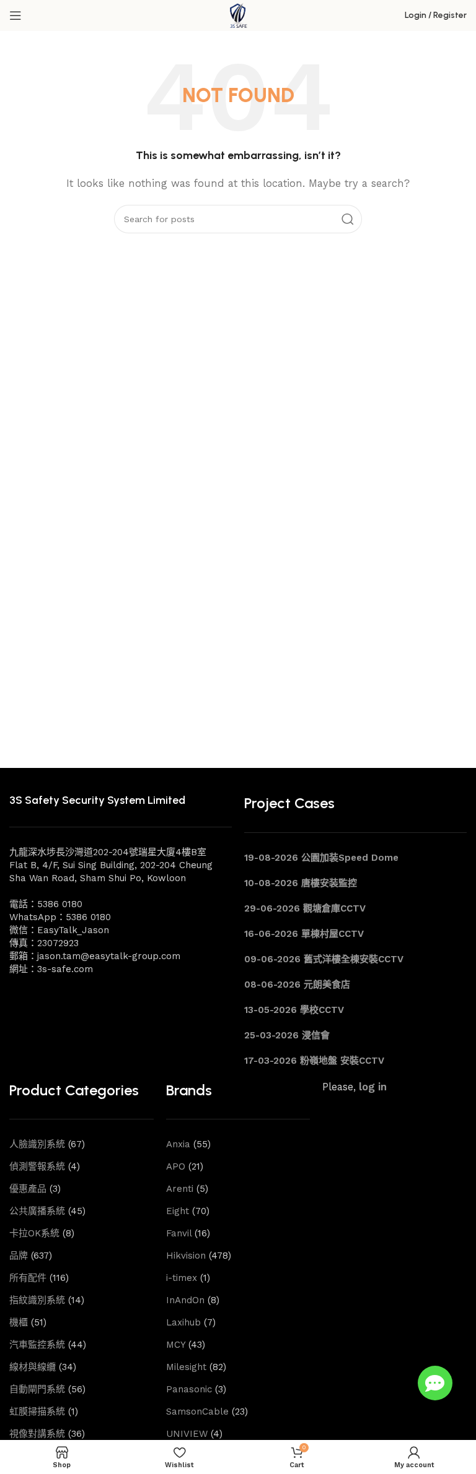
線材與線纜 (32, 1367)
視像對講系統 (37, 1433)
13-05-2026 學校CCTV (294, 1009)
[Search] (347, 219)
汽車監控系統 (37, 1344)
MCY (175, 1344)
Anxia (178, 1144)
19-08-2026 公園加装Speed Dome (321, 857)
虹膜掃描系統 (37, 1411)
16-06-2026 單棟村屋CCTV (304, 933)
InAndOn (185, 1300)
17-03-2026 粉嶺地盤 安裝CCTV (314, 1060)
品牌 (18, 1255)
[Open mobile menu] (15, 15)
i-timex (181, 1277)
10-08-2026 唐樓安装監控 (300, 883)
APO (175, 1166)
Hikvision (186, 1255)
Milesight (186, 1367)
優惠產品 (27, 1188)
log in (373, 1087)
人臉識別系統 (37, 1144)
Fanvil (179, 1233)
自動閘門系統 (37, 1389)
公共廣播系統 (37, 1211)
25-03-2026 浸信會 (287, 1035)
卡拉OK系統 (34, 1233)
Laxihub (183, 1322)
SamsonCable (197, 1411)
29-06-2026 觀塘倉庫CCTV (305, 908)
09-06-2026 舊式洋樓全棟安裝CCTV (323, 959)
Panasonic (189, 1389)
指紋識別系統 (37, 1300)
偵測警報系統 (37, 1166)
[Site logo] (238, 14)
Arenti (179, 1188)
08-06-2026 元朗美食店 (297, 984)
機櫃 (18, 1322)
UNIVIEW (187, 1433)
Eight (177, 1211)
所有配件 (27, 1277)
